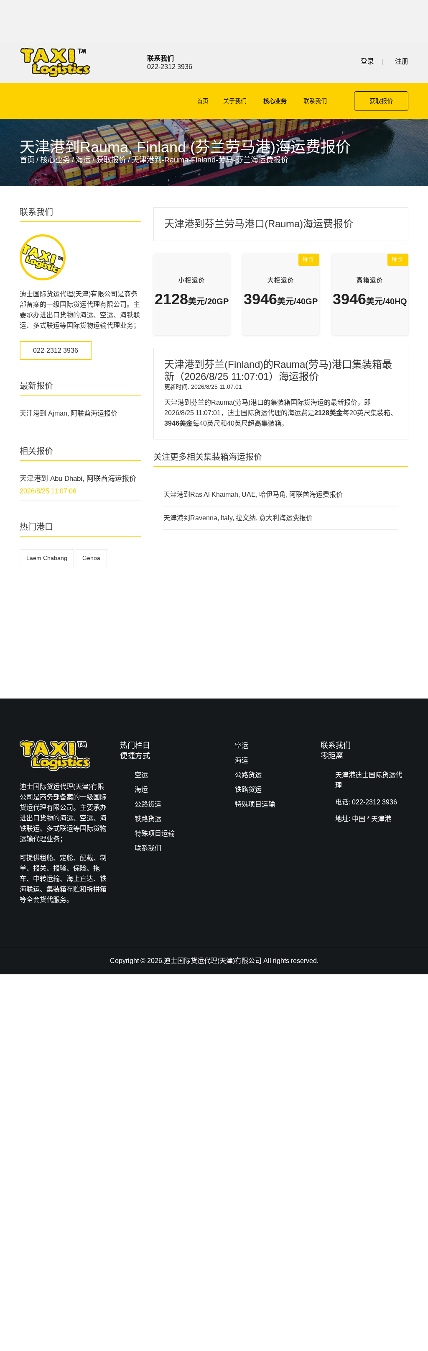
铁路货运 (148, 818)
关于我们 (235, 101)
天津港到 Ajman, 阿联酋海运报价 (68, 413)
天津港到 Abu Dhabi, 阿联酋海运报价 (78, 479)
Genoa (91, 558)
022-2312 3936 (55, 350)
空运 (141, 774)
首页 (203, 101)
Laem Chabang (46, 558)
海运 (83, 160)
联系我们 (315, 101)
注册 (401, 61)
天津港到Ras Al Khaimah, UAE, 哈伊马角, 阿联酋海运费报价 (253, 494)
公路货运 (148, 804)
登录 (367, 61)
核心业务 (275, 101)
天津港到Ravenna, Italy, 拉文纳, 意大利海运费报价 (238, 517)
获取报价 (381, 101)
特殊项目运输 (155, 833)
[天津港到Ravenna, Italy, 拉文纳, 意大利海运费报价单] (55, 62)
